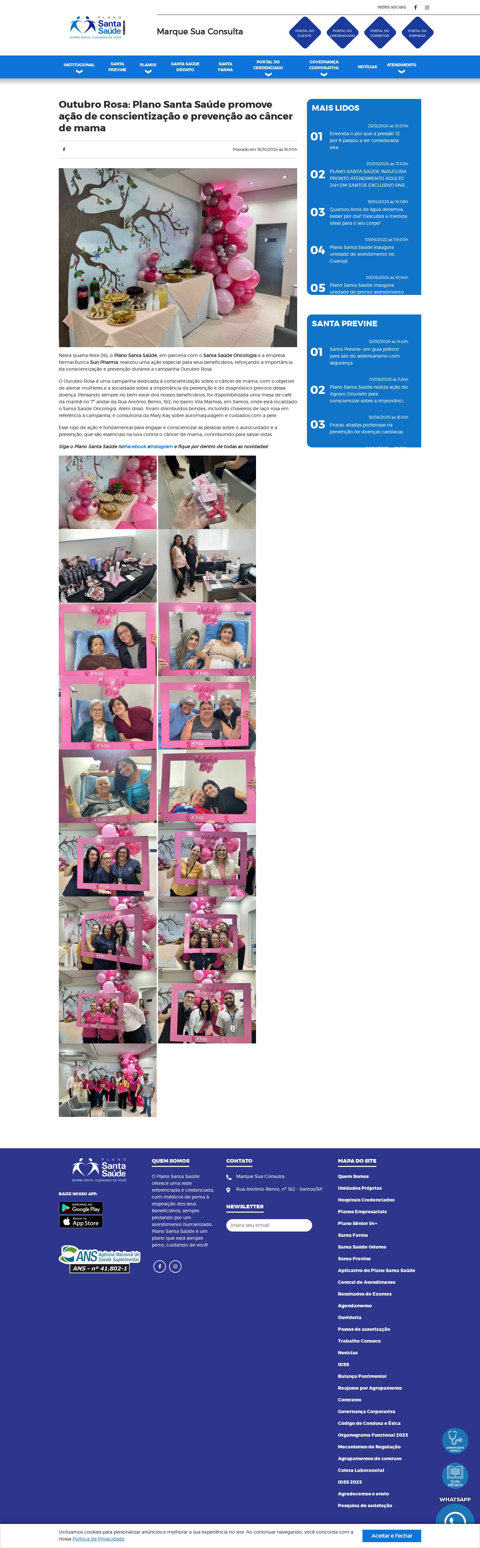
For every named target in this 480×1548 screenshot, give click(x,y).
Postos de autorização (364, 1329)
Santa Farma (353, 1235)
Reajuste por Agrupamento (370, 1388)
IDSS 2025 (350, 1482)
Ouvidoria (349, 1317)
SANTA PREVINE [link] (117, 67)
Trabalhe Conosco (359, 1341)
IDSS (343, 1365)
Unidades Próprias (360, 1188)
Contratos (349, 1400)
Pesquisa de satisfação (365, 1506)
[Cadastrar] (321, 1225)
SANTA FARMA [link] (225, 67)
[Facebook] (415, 7)
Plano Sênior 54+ (357, 1223)
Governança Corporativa (366, 1412)
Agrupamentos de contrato (370, 1459)
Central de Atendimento (366, 1282)
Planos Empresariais (362, 1212)
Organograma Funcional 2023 (373, 1435)
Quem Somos (353, 1176)
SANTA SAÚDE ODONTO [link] (185, 67)
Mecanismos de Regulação (369, 1447)
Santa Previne (354, 1259)
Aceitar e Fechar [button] (392, 1536)
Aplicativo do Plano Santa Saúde (376, 1270)
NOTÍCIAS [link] (367, 67)
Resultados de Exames (365, 1294)
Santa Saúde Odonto (362, 1247)
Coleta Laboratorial (361, 1470)
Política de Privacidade (98, 1539)
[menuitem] (117, 67)
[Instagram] (427, 7)
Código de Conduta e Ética (369, 1423)
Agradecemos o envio (363, 1494)
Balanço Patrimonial (362, 1376)
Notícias (348, 1353)
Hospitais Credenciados (366, 1200)
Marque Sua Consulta (200, 32)
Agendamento (355, 1306)
